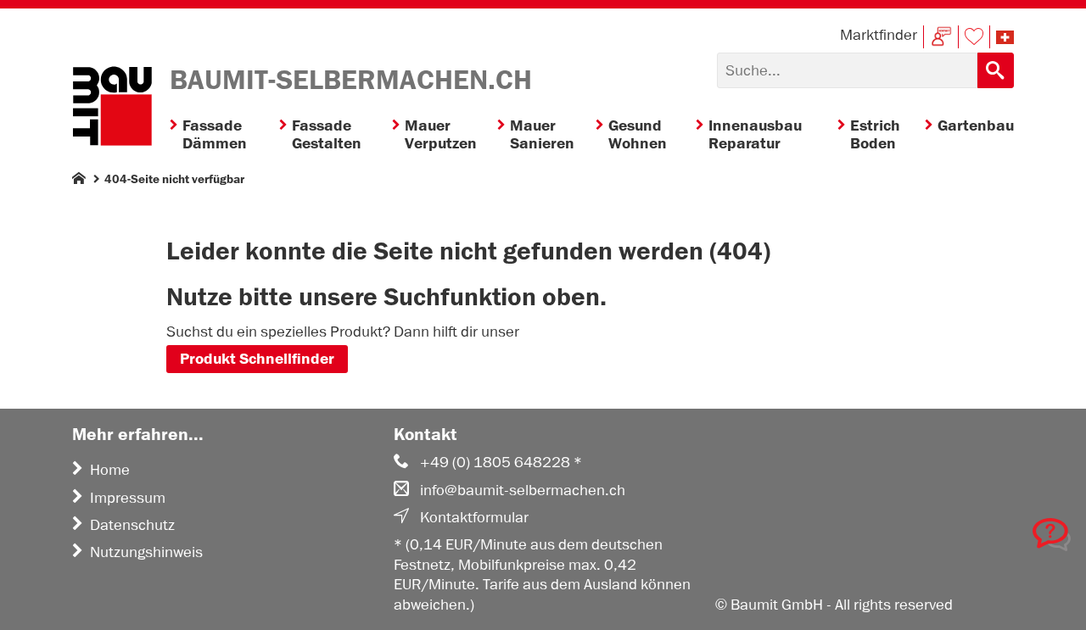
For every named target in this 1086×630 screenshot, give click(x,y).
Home (110, 469)
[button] (1005, 37)
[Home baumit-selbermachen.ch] (112, 108)
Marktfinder (878, 34)
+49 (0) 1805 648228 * (501, 462)
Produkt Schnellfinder (257, 359)
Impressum (127, 497)
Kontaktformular (474, 517)
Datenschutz (132, 525)
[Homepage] (79, 182)
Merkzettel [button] (974, 36)
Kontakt (941, 36)
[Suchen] (995, 70)
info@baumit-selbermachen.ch (522, 490)
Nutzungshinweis (146, 552)
